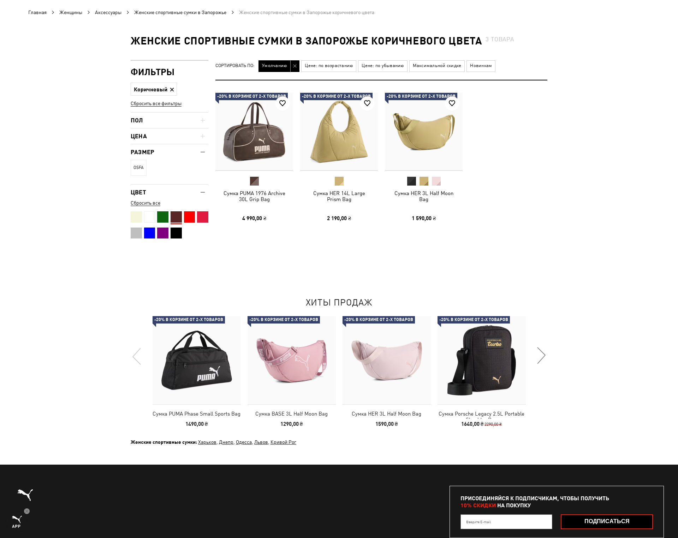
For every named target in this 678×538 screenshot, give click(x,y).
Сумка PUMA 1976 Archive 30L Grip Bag (254, 196)
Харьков (207, 442)
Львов (261, 442)
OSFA (138, 167)
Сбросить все (145, 203)
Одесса (244, 442)
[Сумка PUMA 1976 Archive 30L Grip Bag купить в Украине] (254, 131)
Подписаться (607, 521)
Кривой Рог (283, 442)
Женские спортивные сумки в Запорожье (180, 12)
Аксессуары (108, 12)
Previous (137, 356)
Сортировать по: (235, 66)
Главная (37, 12)
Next (541, 356)
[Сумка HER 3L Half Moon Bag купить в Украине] (424, 131)
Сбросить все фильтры (156, 103)
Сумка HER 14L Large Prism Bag (339, 196)
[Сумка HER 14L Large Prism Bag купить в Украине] (339, 131)
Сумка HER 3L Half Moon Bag (423, 196)
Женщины (70, 12)
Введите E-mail (478, 522)
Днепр (226, 442)
